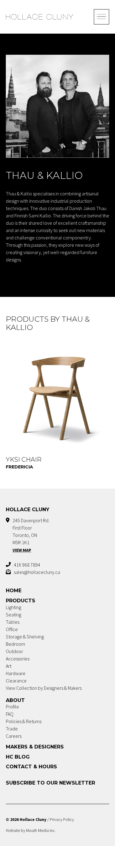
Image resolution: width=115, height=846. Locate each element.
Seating (13, 614)
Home (13, 590)
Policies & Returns (23, 721)
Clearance (16, 681)
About (15, 700)
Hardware (15, 673)
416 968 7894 (27, 565)
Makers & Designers (35, 747)
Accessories (17, 659)
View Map (22, 550)
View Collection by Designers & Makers (44, 688)
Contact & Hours (31, 767)
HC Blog (18, 757)
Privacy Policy (62, 819)
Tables (12, 622)
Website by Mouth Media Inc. (31, 830)
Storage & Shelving (25, 637)
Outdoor (14, 651)
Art (8, 666)
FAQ (9, 714)
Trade (12, 729)
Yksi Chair (23, 459)
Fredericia (19, 467)
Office (12, 629)
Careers (13, 736)
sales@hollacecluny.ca (37, 572)
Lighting (13, 607)
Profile (12, 707)
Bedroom (15, 644)
